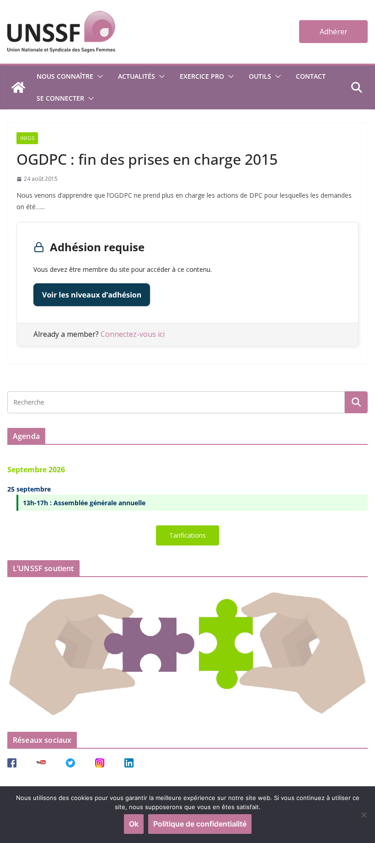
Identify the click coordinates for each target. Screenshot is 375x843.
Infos (27, 138)
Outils (260, 76)
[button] (98, 76)
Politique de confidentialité (199, 823)
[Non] (363, 814)
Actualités (136, 76)
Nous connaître (65, 76)
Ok (134, 823)
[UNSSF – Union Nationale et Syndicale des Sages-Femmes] (18, 87)
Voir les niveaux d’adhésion (91, 295)
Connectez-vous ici (133, 334)
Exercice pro (202, 76)
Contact (311, 76)
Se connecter (60, 98)
